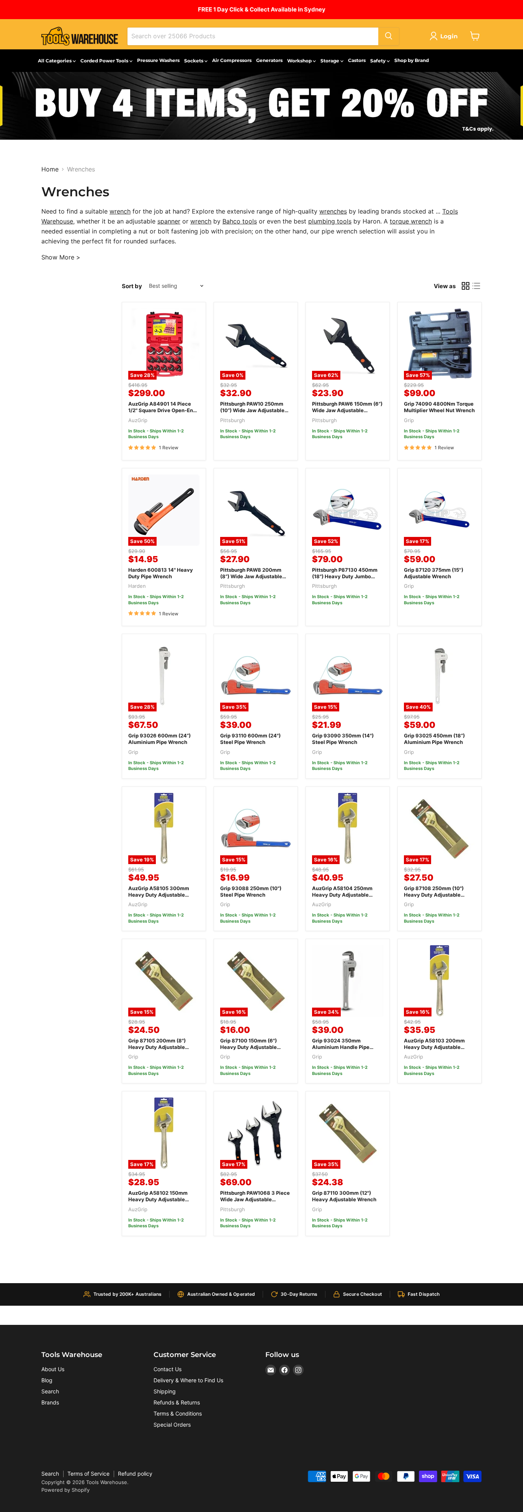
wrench (120, 211)
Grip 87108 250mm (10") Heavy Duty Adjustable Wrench (434, 894)
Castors (357, 60)
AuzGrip (137, 420)
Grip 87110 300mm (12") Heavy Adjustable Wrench (344, 1196)
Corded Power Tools (104, 61)
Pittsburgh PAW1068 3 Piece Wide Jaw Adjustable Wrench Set (255, 1199)
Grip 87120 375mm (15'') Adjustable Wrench (433, 573)
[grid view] (465, 286)
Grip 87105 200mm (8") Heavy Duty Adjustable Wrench (157, 1047)
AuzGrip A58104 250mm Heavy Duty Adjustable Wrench (342, 894)
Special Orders (172, 1424)
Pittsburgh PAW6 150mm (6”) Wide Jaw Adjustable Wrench (347, 410)
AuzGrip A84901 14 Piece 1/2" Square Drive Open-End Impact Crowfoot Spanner (162, 410)
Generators (269, 60)
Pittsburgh (232, 420)
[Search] (388, 36)
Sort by (132, 286)
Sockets (194, 61)
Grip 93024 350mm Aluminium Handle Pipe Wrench (340, 1047)
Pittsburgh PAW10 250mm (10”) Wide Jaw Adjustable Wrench (252, 410)
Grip (409, 420)
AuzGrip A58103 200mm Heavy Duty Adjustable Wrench (434, 1047)
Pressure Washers (158, 60)
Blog (46, 1380)
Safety (378, 61)
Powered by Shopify (65, 1490)
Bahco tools (239, 221)
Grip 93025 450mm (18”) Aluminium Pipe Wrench (434, 738)
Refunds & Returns (177, 1402)
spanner (168, 221)
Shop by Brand (411, 60)
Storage (330, 61)
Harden (137, 586)
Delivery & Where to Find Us (188, 1380)
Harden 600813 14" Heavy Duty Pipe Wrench (160, 573)
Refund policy (135, 1473)
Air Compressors (232, 60)
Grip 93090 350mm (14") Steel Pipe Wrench (343, 738)
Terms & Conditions (178, 1413)
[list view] (476, 286)
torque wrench (411, 221)
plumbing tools (329, 221)
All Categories (55, 61)
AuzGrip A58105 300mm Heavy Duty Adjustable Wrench (158, 894)
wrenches (333, 211)
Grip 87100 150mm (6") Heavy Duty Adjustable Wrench (248, 1047)
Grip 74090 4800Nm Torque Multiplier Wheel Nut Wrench (439, 407)
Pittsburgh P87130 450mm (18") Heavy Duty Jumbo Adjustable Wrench (345, 576)
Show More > (60, 257)
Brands (50, 1402)
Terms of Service (88, 1473)
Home (50, 169)
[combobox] (252, 36)
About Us (52, 1369)
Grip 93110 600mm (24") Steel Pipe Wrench (250, 738)
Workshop (300, 61)
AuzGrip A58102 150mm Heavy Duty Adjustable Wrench (158, 1199)
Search (50, 1391)
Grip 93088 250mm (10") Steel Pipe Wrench (250, 891)
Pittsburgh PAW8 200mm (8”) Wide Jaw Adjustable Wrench (251, 576)
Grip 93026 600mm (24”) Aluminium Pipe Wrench (159, 738)
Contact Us (167, 1369)
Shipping (165, 1391)
